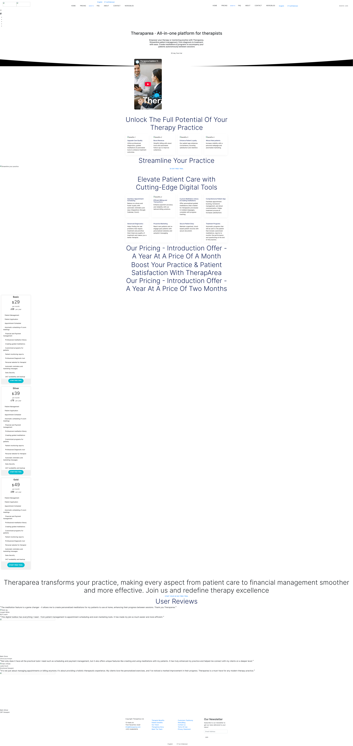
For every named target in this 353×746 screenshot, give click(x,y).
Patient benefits (157, 722)
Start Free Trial (16, 380)
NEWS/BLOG (129, 6)
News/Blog (181, 722)
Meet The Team (157, 729)
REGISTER (341, 6)
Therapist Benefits (158, 720)
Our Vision (155, 725)
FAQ (98, 6)
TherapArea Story (158, 727)
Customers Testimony (185, 720)
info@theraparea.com (132, 727)
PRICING (83, 6)
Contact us (182, 725)
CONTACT (116, 6)
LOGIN (346, 6)
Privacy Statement (184, 729)
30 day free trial (176, 53)
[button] (176, 169)
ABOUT (106, 6)
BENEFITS (91, 6)
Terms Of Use (182, 727)
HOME (73, 6)
